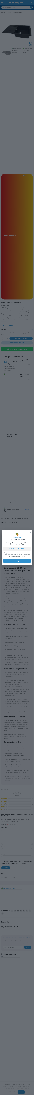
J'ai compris (17, 561)
